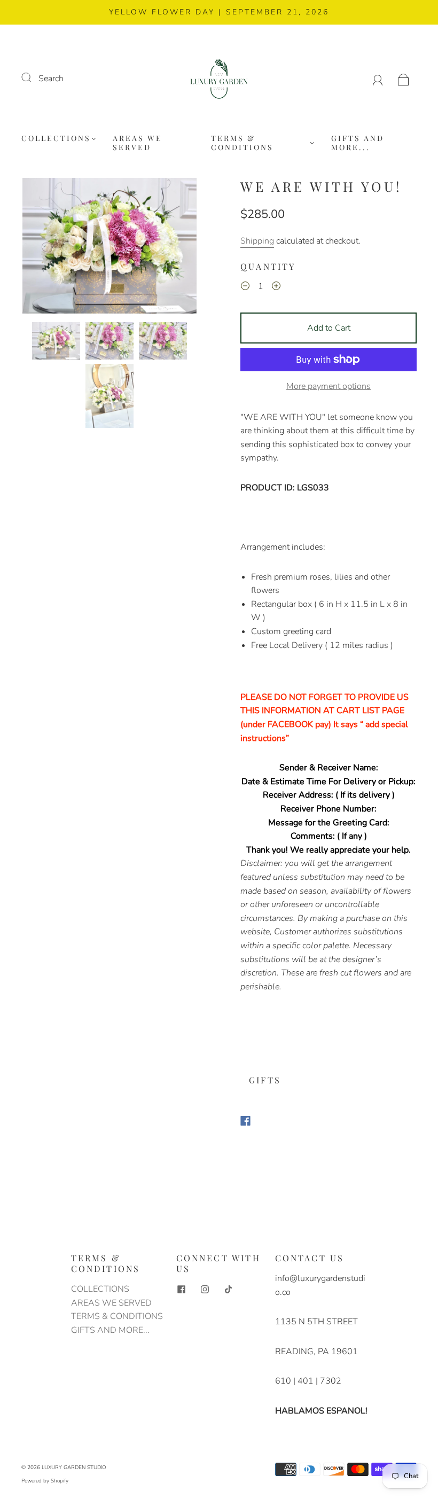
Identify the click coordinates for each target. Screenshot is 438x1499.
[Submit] (33, 77)
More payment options (328, 386)
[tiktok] (228, 1289)
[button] (39, 248)
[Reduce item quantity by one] (245, 288)
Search (51, 78)
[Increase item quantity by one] (276, 288)
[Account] (377, 78)
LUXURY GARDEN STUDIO (74, 1467)
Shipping (257, 241)
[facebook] (181, 1289)
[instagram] (205, 1289)
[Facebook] (245, 1121)
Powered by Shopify (44, 1481)
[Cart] (403, 78)
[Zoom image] (109, 248)
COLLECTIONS (56, 138)
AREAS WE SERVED (137, 143)
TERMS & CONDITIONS (242, 143)
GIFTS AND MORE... (357, 143)
